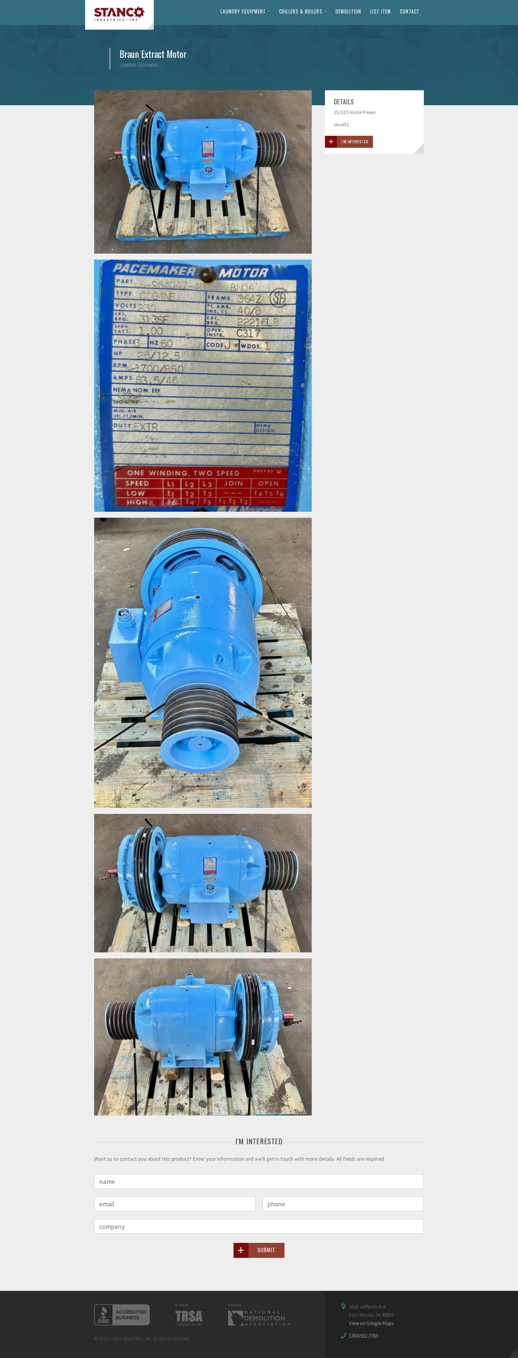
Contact (409, 11)
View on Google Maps (371, 1323)
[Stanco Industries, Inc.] (119, 15)
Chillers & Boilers (300, 11)
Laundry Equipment (243, 11)
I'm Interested (354, 141)
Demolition (348, 11)
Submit (267, 1250)
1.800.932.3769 (363, 1336)
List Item (380, 11)
